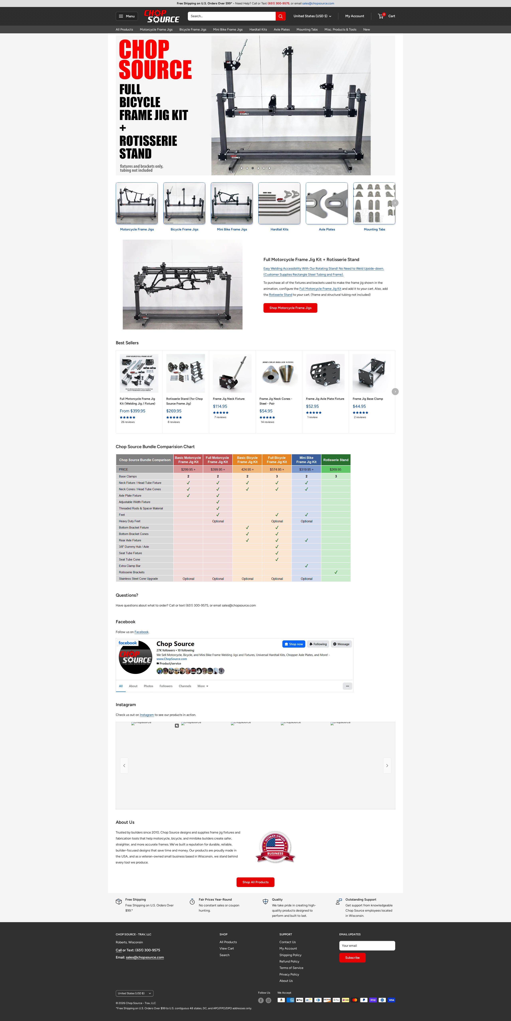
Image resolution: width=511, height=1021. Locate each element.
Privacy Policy (289, 974)
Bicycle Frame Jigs (192, 29)
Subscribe (352, 957)
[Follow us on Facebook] (261, 1000)
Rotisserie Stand (280, 295)
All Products (124, 29)
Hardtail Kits (258, 29)
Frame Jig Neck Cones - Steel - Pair (275, 401)
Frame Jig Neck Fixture (229, 399)
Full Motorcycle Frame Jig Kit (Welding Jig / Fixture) (137, 401)
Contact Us (287, 942)
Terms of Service (291, 968)
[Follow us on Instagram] (268, 1000)
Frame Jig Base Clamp (368, 399)
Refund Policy (289, 961)
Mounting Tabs (307, 29)
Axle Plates (282, 29)
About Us (286, 981)
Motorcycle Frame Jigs (156, 29)
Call (119, 950)
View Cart (227, 948)
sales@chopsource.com (318, 3)
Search (225, 955)
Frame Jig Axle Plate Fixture (325, 399)
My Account (354, 16)
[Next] (395, 202)
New (366, 29)
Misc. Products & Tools (340, 29)
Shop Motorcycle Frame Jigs (290, 308)
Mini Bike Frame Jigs (228, 29)
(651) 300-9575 (278, 3)
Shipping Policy (290, 955)
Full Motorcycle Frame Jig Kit (320, 289)
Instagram (147, 715)
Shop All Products (255, 882)
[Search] (281, 16)
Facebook (142, 632)
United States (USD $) (131, 993)
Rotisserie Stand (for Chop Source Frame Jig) (184, 401)
